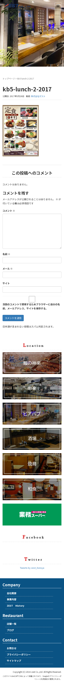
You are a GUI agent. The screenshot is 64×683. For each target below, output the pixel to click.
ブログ (10, 630)
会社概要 (11, 593)
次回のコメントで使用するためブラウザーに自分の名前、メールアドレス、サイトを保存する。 (31, 306)
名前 (6, 254)
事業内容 (11, 599)
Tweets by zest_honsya (32, 567)
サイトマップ (14, 660)
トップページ (9, 78)
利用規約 (44, 679)
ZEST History (15, 605)
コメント (9, 210)
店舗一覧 (11, 623)
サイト (6, 283)
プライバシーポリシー (19, 654)
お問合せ (11, 648)
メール (8, 268)
